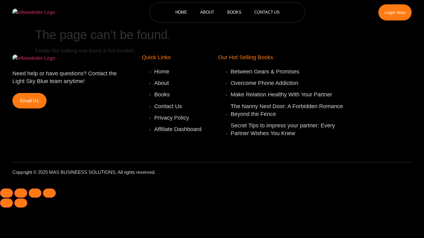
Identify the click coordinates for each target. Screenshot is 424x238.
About (207, 12)
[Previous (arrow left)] (6, 203)
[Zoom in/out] (6, 193)
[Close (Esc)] (49, 193)
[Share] (35, 193)
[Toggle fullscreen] (20, 193)
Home (181, 12)
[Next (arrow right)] (20, 203)
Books (234, 12)
